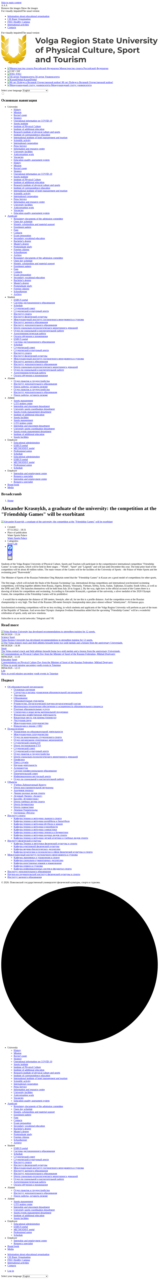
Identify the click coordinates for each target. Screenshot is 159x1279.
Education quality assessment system (32, 160)
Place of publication (17, 532)
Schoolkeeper (20, 252)
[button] (79, 11)
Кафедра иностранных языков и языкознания (37, 863)
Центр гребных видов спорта (29, 801)
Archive (18, 255)
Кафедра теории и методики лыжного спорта (38, 818)
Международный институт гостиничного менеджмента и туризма (49, 319)
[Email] (82, 557)
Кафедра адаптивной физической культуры (36, 846)
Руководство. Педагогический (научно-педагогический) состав (47, 703)
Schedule (18, 305)
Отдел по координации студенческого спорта (38, 737)
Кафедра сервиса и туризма (28, 866)
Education (6, 659)
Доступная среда (22, 720)
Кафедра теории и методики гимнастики (35, 829)
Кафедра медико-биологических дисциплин (37, 849)
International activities (18, 24)
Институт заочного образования (31, 322)
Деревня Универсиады (26, 810)
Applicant (12, 216)
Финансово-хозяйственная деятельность (35, 714)
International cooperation (26, 143)
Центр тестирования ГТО (27, 745)
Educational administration (27, 442)
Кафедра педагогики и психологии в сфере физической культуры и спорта (53, 852)
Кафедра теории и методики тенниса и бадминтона (41, 832)
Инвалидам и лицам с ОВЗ (28, 726)
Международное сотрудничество (31, 723)
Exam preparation (22, 235)
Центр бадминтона (24, 804)
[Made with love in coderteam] (79, 1042)
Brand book (13, 484)
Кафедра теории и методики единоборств (36, 826)
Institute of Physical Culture (27, 126)
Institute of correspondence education (32, 134)
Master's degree (21, 244)
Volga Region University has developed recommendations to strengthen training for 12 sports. (47, 640)
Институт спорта (23, 314)
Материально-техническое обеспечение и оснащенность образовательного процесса (58, 706)
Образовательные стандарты (29, 700)
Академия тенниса (23, 790)
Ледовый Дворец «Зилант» (28, 796)
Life (15, 543)
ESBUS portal (21, 300)
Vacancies (18, 157)
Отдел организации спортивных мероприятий (38, 740)
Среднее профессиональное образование (35, 770)
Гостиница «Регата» (24, 812)
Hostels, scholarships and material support (34, 224)
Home (10, 500)
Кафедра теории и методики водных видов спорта (40, 835)
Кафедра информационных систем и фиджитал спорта (43, 868)
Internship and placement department (32, 406)
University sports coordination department (34, 409)
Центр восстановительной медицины (33, 787)
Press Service (20, 146)
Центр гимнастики (24, 807)
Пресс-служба (21, 762)
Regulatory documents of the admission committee (38, 218)
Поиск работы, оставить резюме (31, 386)
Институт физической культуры (30, 316)
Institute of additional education (29, 129)
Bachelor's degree (22, 241)
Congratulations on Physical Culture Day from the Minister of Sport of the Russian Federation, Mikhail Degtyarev (57, 662)
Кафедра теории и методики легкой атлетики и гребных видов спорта (51, 838)
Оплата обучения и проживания (31, 336)
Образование (20, 698)
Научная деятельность (25, 765)
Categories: (12, 541)
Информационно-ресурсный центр (32, 776)
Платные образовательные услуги (32, 709)
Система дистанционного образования (34, 302)
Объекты (12, 782)
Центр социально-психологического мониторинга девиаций (46, 328)
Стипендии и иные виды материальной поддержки (41, 712)
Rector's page (20, 115)
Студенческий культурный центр (31, 311)
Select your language (11, 90)
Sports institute (21, 123)
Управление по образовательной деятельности (38, 731)
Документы (20, 695)
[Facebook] (82, 547)
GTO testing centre (23, 403)
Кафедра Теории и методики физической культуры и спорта (45, 843)
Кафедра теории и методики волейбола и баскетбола (42, 821)
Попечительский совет (26, 773)
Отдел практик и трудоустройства (32, 381)
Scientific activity (22, 140)
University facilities (23, 151)
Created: (11, 527)
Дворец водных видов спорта (29, 793)
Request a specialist (23, 476)
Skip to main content (11, 2)
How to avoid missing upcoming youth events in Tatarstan (29, 673)
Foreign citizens (21, 249)
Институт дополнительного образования (35, 325)
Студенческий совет (24, 308)
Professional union (23, 451)
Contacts (11, 27)
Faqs (16, 230)
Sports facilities (21, 417)
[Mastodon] (82, 552)
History (17, 109)
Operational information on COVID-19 (33, 120)
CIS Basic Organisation (19, 19)
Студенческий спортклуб (27, 742)
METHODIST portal (24, 448)
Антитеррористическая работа (30, 333)
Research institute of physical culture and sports (37, 132)
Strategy (18, 118)
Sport (10, 543)
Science (5, 637)
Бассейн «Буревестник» (26, 798)
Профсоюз (19, 759)
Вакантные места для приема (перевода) (35, 717)
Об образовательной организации (25, 686)
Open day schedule (23, 221)
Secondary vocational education (29, 238)
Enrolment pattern (22, 227)
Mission (17, 112)
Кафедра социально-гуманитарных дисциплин (38, 860)
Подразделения (15, 728)
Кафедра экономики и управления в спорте (37, 857)
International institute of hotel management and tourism (40, 137)
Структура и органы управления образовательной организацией (48, 692)
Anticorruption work (24, 154)
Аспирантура (21, 768)
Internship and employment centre (30, 473)
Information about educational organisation (28, 16)
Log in (10, 1271)
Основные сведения (24, 689)
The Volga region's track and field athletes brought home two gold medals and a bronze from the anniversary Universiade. (60, 651)
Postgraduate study (23, 246)
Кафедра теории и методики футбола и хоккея (38, 824)
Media (10, 487)
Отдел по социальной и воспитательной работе (39, 330)
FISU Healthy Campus (18, 22)
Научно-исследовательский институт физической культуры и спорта (43, 874)
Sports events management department (32, 412)
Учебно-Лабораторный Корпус (30, 784)
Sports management (23, 400)
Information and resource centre (29, 148)
